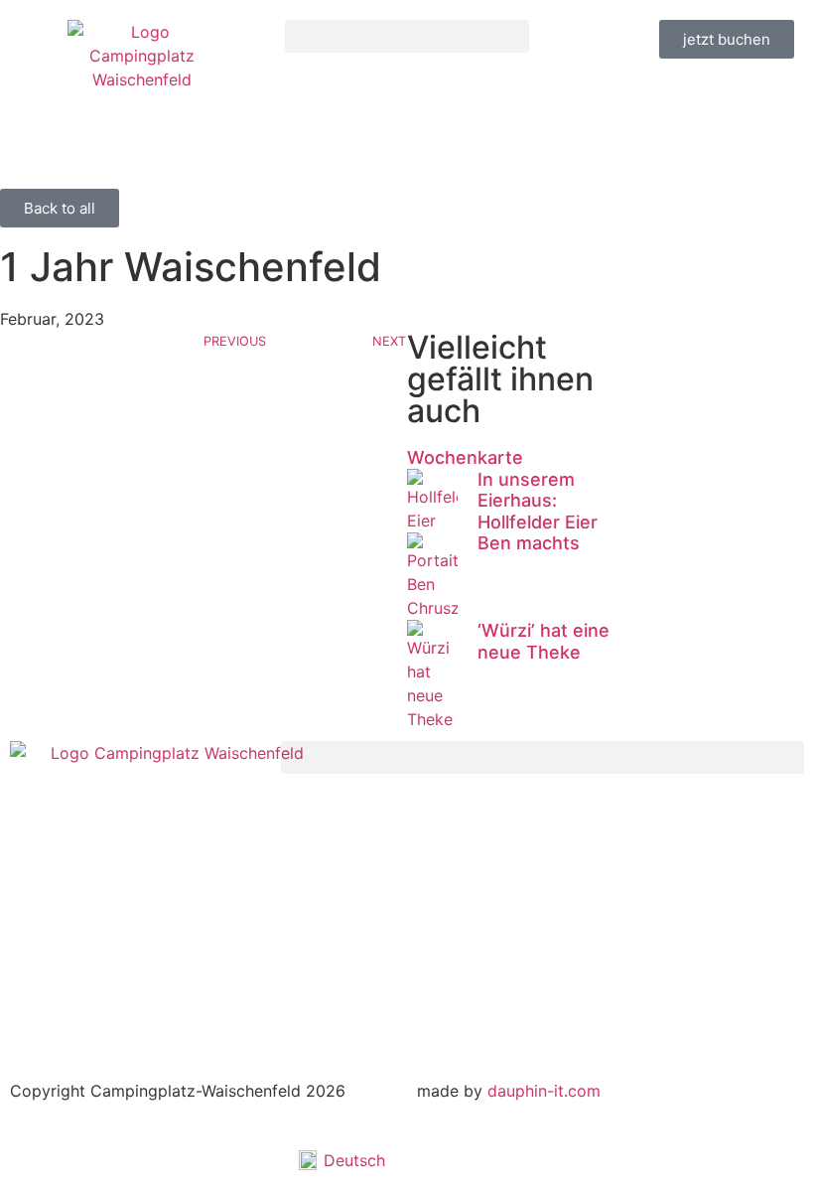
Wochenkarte (465, 457)
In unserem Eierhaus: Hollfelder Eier (537, 500)
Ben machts (528, 542)
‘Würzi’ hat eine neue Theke (543, 641)
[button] (407, 36)
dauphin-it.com (544, 1091)
